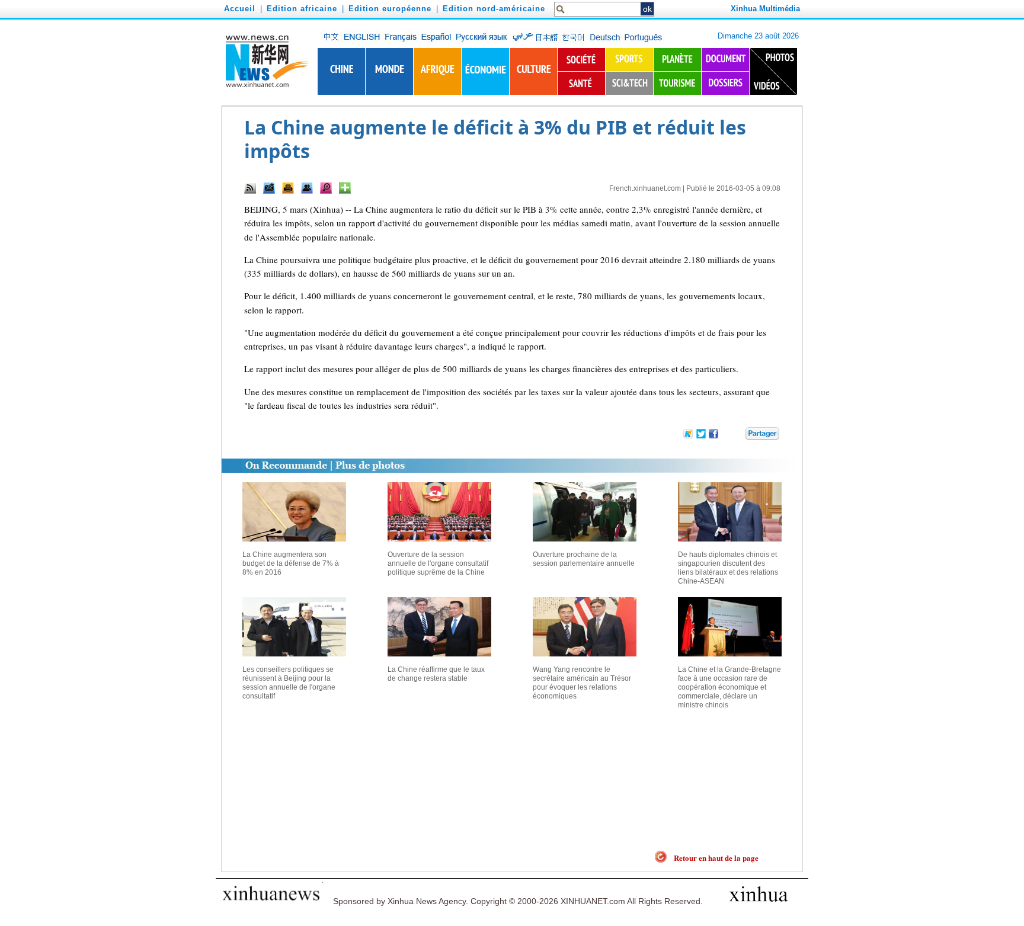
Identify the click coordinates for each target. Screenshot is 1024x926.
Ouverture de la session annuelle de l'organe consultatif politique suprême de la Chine (438, 563)
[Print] (288, 188)
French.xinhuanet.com (645, 188)
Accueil (239, 8)
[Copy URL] (307, 188)
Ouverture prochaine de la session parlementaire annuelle (584, 559)
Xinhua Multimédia (765, 8)
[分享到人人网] (737, 435)
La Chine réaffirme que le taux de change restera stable (436, 674)
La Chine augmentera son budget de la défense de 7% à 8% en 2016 (290, 563)
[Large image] (326, 188)
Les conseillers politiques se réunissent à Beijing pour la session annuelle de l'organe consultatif (288, 682)
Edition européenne (389, 8)
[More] (345, 188)
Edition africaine (302, 8)
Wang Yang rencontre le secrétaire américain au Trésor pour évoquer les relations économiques (582, 682)
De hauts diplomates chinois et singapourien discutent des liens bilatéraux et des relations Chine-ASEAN (728, 567)
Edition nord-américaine (494, 8)
